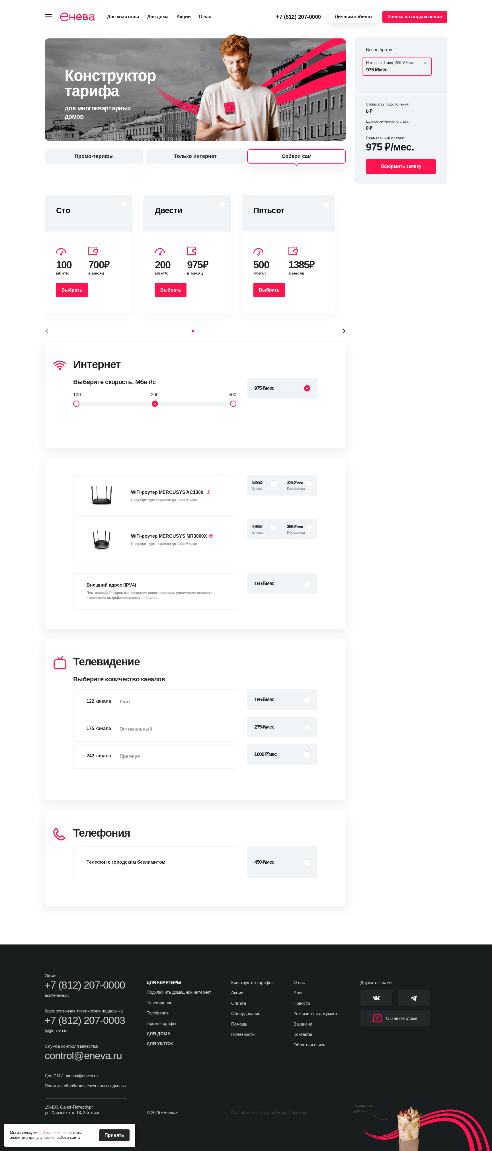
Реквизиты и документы (317, 1013)
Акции (184, 16)
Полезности (243, 1034)
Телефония (158, 1012)
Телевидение (159, 1002)
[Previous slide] (47, 331)
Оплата (238, 1003)
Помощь (239, 1024)
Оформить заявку (401, 166)
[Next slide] (343, 331)
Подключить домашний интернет (179, 992)
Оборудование (245, 1013)
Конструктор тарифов (252, 982)
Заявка (415, 16)
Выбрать (72, 290)
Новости (302, 1003)
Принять (114, 1135)
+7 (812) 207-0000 (298, 17)
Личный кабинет (353, 16)
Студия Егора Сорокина (284, 1112)
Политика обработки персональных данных (86, 1085)
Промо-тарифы (161, 1023)
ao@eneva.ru (57, 995)
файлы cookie (50, 1133)
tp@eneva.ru (56, 1030)
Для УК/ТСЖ (160, 1043)
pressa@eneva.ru (81, 1075)
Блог (298, 992)
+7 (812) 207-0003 (85, 1020)
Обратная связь (309, 1044)
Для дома (158, 16)
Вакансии (303, 1024)
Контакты (303, 1034)
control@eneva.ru (83, 1056)
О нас (205, 16)
